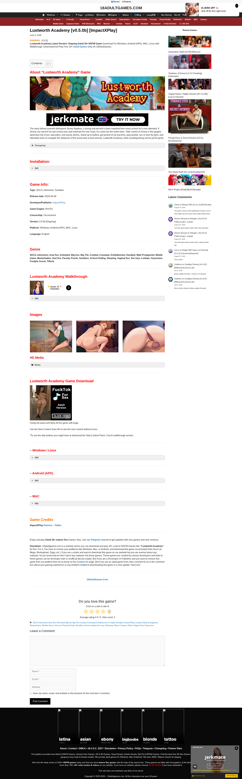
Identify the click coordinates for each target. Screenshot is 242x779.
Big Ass (69, 623)
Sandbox (99, 20)
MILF (196, 20)
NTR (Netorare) (88, 24)
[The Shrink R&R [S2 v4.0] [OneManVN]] (189, 155)
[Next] (159, 336)
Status (126, 15)
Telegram (148, 748)
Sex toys (101, 625)
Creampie (91, 623)
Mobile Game (58, 24)
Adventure (39, 20)
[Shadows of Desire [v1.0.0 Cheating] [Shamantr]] (189, 62)
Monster (106, 24)
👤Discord (115, 2)
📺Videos (89, 15)
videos (96, 765)
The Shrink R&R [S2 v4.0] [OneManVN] (186, 172)
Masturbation (35, 625)
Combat (119, 24)
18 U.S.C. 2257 (95, 748)
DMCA (82, 748)
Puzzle (72, 625)
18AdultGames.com (121, 8)
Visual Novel (85, 20)
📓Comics (101, 15)
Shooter (188, 20)
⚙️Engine (112, 15)
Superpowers (124, 20)
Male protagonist (150, 623)
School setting (90, 625)
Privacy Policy (125, 748)
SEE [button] (37, 168)
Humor (128, 24)
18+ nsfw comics (82, 765)
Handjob (119, 623)
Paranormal (155, 24)
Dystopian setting (140, 20)
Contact (72, 748)
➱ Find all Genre (169, 24)
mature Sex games (107, 762)
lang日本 (151, 15)
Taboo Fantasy (120, 625)
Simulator (144, 24)
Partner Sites (175, 748)
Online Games (111, 20)
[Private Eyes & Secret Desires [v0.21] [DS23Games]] (189, 116)
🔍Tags (79, 15)
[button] (97, 145)
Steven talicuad (180, 219)
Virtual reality (165, 20)
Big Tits (76, 623)
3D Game (56, 20)
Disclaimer (110, 748)
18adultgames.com (115, 776)
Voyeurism (149, 625)
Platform (51, 15)
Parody (65, 625)
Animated (61, 623)
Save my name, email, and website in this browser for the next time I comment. (71, 693)
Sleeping (109, 625)
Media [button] (37, 365)
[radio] (86, 612)
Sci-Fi (135, 24)
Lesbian (138, 623)
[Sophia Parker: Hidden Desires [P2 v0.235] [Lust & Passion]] (189, 84)
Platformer (177, 20)
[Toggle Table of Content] (47, 63)
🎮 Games (65, 15)
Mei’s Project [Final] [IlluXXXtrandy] (184, 189)
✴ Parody (70, 20)
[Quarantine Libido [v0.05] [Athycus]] (189, 42)
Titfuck (130, 625)
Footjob (112, 623)
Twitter (57, 525)
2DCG (35, 623)
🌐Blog (137, 15)
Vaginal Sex (139, 625)
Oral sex (58, 625)
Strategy (153, 20)
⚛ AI (48, 20)
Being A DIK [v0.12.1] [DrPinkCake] (196, 205)
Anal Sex (52, 623)
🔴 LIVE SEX (184, 24)
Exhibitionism (102, 623)
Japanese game (72, 24)
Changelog (160, 748)
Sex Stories (166, 15)
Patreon (48, 525)
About (63, 748)
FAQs (138, 748)
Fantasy (203, 20)
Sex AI (177, 15)
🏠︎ (43, 15)
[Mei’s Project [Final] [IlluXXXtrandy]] (189, 180)
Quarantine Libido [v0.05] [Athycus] (184, 52)
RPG (99, 24)
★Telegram (126, 2)
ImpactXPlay (59, 202)
